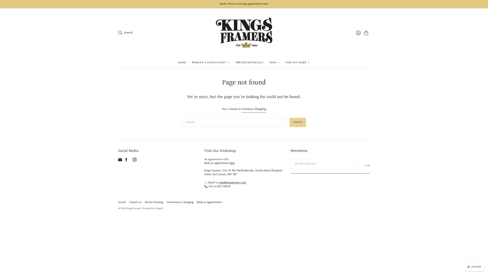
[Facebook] (126, 160)
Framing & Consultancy (209, 63)
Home (182, 63)
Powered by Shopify (152, 208)
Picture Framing (154, 202)
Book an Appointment (209, 202)
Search (297, 122)
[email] (120, 160)
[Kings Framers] (244, 33)
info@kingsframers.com (232, 183)
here (232, 163)
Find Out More (296, 63)
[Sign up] (367, 165)
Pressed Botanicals (249, 63)
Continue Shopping (254, 109)
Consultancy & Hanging (180, 202)
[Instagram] (134, 160)
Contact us (135, 202)
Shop (273, 63)
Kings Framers (133, 208)
